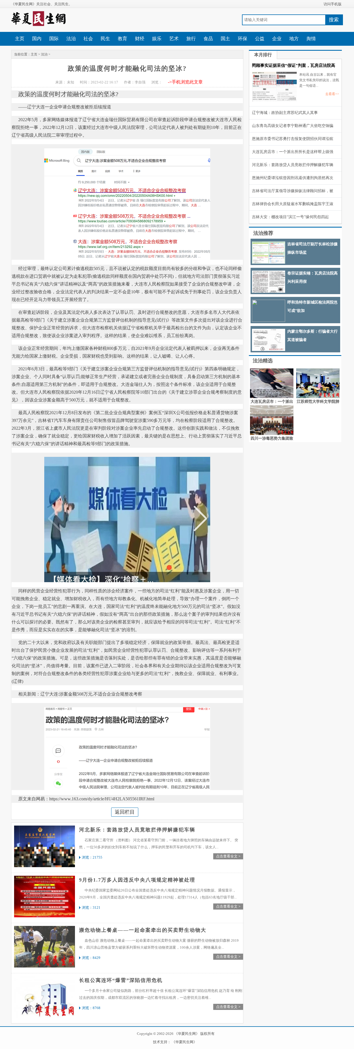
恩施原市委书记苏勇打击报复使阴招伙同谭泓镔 (292, 139)
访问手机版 (333, 4)
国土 (225, 38)
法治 (71, 38)
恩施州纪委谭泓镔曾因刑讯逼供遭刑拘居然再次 (292, 178)
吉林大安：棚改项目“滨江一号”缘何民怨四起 (290, 217)
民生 (105, 38)
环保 (242, 38)
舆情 (311, 38)
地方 (294, 38)
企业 (277, 38)
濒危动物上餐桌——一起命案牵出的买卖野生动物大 (142, 930)
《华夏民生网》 (184, 1042)
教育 (122, 38)
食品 (208, 38)
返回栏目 (125, 812)
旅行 (191, 38)
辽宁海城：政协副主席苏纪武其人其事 (285, 113)
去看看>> (332, 94)
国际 (54, 38)
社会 (88, 38)
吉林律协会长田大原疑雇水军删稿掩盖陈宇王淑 (292, 204)
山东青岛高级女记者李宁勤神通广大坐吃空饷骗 (292, 126)
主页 (19, 38)
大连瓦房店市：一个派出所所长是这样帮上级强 (292, 152)
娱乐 (157, 38)
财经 (139, 38)
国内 (36, 38)
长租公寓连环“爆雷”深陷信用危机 (121, 980)
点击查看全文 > (228, 856)
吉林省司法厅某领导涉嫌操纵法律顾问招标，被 (292, 191)
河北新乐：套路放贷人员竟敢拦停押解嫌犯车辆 (137, 829)
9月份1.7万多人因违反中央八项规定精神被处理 (137, 880)
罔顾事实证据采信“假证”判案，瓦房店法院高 (293, 65)
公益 (259, 38)
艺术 (174, 38)
